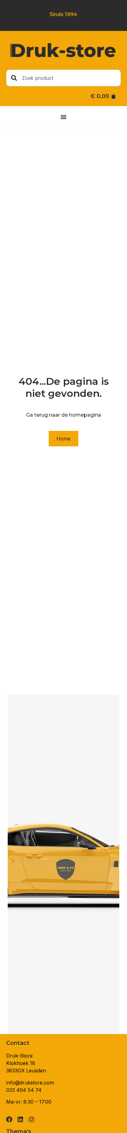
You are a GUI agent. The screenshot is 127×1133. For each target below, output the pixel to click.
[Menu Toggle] (63, 117)
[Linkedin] (20, 1119)
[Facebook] (9, 1119)
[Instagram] (31, 1119)
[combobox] (63, 78)
